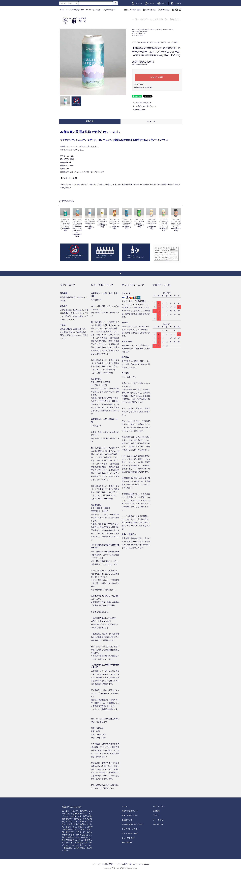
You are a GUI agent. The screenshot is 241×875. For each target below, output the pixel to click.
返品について (138, 84)
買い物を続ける (140, 110)
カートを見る (158, 820)
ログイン (163, 3)
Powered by (107, 868)
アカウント (138, 3)
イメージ (151, 121)
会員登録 (151, 3)
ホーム (62, 10)
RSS (123, 842)
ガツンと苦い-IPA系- (143, 29)
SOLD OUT (157, 77)
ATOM (129, 842)
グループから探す (94, 10)
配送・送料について (130, 815)
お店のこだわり (110, 10)
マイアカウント (159, 806)
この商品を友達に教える (143, 103)
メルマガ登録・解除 (133, 10)
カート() (177, 3)
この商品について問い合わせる (145, 106)
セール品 (139, 35)
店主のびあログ (150, 10)
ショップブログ (128, 838)
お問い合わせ (164, 10)
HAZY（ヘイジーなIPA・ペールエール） (162, 29)
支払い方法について (130, 811)
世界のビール (141, 33)
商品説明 (90, 121)
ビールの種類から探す (76, 10)
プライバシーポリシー (130, 829)
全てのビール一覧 (142, 31)
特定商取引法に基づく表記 (143, 87)
